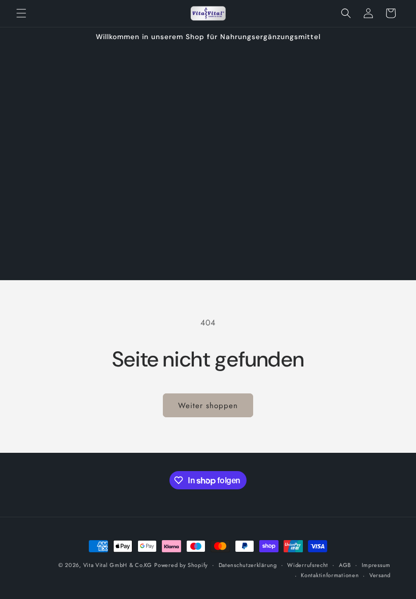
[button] (21, 13)
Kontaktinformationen (330, 575)
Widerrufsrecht (307, 565)
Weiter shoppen (208, 405)
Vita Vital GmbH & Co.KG (117, 565)
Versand (380, 575)
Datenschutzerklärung (248, 565)
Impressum (376, 565)
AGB (345, 565)
